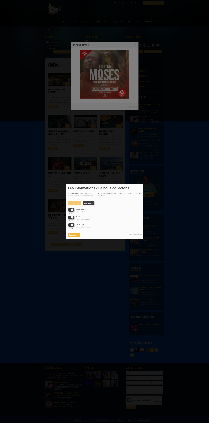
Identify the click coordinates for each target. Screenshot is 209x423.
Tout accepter (74, 203)
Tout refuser (88, 203)
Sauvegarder (74, 235)
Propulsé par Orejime (135, 234)
